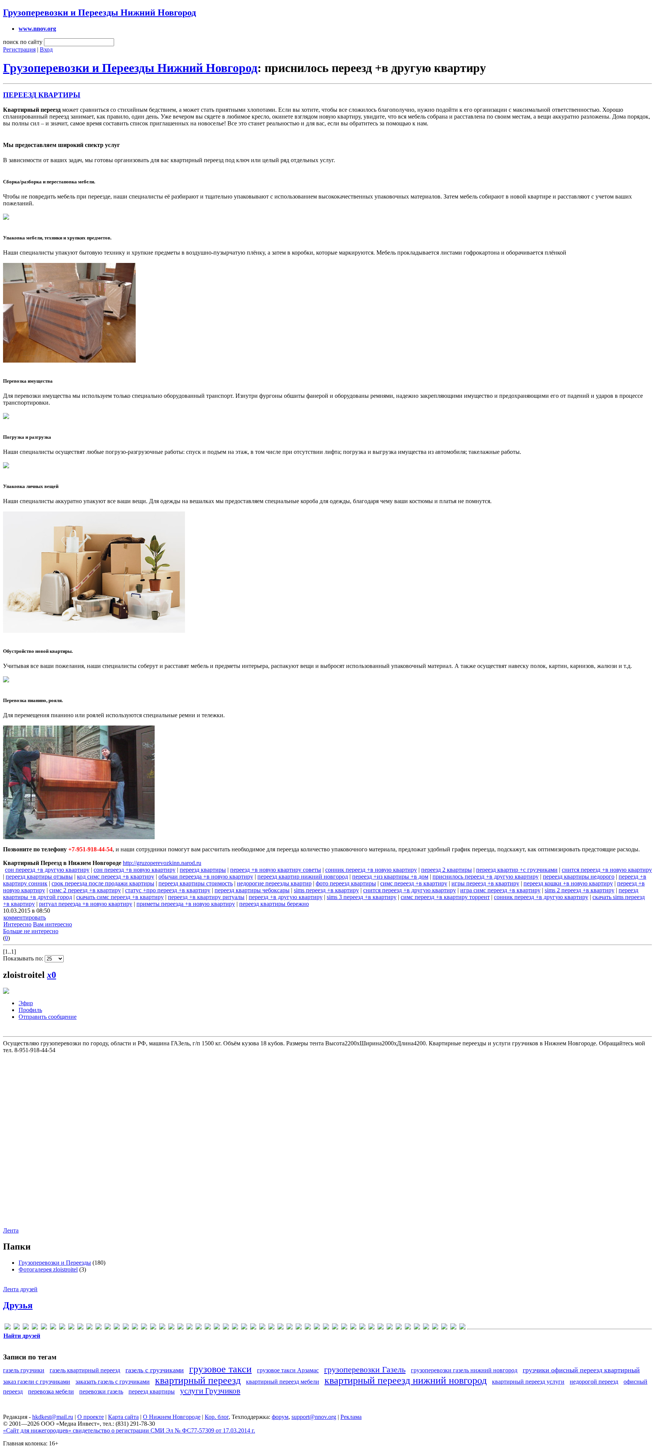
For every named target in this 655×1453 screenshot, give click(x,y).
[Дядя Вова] (307, 1328)
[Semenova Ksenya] (189, 1328)
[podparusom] (180, 1328)
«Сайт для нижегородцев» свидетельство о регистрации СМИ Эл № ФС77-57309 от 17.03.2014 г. (129, 1430)
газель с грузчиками (154, 1370)
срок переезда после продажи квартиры (103, 883)
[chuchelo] (44, 1328)
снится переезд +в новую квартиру (607, 869)
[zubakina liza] (244, 1328)
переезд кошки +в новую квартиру (568, 883)
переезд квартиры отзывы (39, 876)
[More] (144, 1328)
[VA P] (216, 1328)
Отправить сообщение (48, 1017)
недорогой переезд (594, 1381)
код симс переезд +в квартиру (115, 876)
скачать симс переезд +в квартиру (120, 897)
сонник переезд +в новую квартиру (371, 869)
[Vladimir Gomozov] (226, 1328)
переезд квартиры (203, 869)
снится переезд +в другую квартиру (409, 890)
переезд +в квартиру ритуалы (206, 897)
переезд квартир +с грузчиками (517, 869)
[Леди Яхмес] (371, 1328)
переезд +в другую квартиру (286, 897)
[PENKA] (162, 1328)
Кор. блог (217, 1417)
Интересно (17, 924)
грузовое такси (220, 1369)
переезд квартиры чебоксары (252, 890)
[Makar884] (135, 1328)
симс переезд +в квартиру (413, 883)
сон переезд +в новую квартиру (135, 869)
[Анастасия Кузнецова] (253, 1328)
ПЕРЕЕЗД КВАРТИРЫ (41, 95)
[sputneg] (207, 1328)
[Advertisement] (326, 1136)
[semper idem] (198, 1328)
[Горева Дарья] (289, 1328)
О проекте (90, 1417)
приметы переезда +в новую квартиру (185, 904)
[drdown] (53, 1328)
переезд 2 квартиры (446, 869)
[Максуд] (389, 1328)
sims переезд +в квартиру (326, 890)
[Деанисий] (298, 1328)
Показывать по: (24, 958)
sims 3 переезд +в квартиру (361, 897)
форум (280, 1417)
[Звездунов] (326, 1328)
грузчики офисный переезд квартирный (581, 1370)
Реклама (351, 1417)
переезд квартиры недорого (578, 876)
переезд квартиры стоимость (195, 883)
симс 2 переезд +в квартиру (85, 890)
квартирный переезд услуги (528, 1381)
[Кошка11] (344, 1328)
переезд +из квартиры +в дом (390, 876)
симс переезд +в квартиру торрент (445, 897)
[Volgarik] (235, 1328)
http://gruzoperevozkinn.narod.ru (162, 863)
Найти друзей (21, 1336)
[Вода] (271, 1328)
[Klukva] (125, 1328)
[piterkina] (171, 1328)
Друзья (18, 1305)
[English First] (62, 1328)
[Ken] (116, 1328)
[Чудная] (462, 1328)
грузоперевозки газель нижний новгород (464, 1370)
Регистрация (19, 49)
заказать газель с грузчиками (112, 1381)
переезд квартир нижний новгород (302, 876)
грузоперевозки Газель (365, 1369)
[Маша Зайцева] (407, 1328)
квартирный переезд (198, 1380)
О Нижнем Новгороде (172, 1417)
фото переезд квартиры (346, 883)
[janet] (98, 1328)
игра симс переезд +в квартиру (500, 890)
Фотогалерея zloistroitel (48, 1269)
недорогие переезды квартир (274, 883)
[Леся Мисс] (380, 1328)
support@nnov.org (313, 1417)
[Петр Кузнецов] (426, 1328)
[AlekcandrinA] (25, 1328)
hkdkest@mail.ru (52, 1417)
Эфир (26, 1003)
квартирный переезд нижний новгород (405, 1380)
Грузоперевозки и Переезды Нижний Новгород (99, 12)
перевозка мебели (51, 1391)
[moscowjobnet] (153, 1328)
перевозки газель (101, 1391)
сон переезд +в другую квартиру (47, 869)
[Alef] (16, 1328)
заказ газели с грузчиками (36, 1381)
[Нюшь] (417, 1328)
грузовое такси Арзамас (288, 1370)
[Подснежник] (435, 1328)
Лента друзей (20, 1289)
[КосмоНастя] (335, 1328)
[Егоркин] (316, 1328)
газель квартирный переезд (85, 1370)
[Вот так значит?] (280, 1328)
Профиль (30, 1010)
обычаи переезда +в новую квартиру (205, 876)
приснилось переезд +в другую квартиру (485, 876)
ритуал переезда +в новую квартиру (85, 904)
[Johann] (107, 1328)
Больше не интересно (30, 931)
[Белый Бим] (262, 1328)
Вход (46, 49)
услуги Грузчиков (210, 1390)
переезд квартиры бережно (274, 904)
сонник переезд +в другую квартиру (541, 897)
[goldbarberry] (71, 1328)
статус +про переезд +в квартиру (167, 890)
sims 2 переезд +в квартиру (579, 890)
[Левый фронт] (362, 1328)
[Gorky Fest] (89, 1328)
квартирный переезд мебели (282, 1381)
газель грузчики (23, 1370)
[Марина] (398, 1328)
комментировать (24, 917)
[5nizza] (7, 1328)
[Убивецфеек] (453, 1328)
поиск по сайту (22, 42)
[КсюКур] (353, 1328)
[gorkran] (80, 1328)
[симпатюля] (444, 1328)
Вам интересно (52, 924)
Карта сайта (123, 1417)
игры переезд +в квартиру (485, 883)
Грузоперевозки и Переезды (55, 1262)
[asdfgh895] (34, 1328)
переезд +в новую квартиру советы (275, 869)
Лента (11, 1230)
